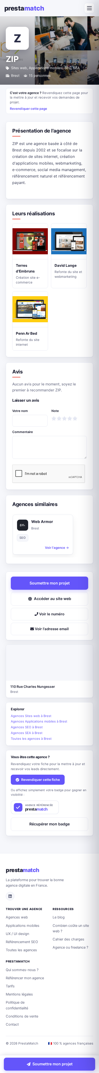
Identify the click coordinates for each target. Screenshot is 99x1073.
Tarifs (10, 986)
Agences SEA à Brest (27, 733)
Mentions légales (19, 994)
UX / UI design (17, 934)
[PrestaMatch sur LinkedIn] (10, 896)
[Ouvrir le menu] (89, 8)
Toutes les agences (21, 950)
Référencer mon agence (25, 978)
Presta (24, 8)
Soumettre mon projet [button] (50, 583)
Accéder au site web (52, 598)
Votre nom (20, 411)
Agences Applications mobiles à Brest (39, 721)
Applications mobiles (22, 925)
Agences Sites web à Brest (31, 716)
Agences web (17, 917)
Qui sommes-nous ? (22, 970)
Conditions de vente (22, 1016)
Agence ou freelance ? (70, 947)
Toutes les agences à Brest (31, 738)
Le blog (59, 917)
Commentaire (22, 432)
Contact (12, 1024)
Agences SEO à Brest (27, 727)
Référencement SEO (22, 942)
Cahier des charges (68, 939)
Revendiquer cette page (28, 109)
